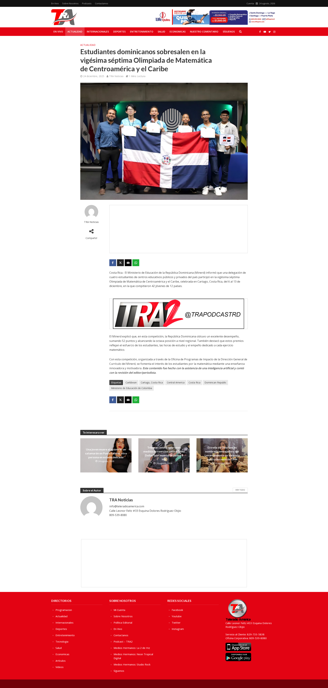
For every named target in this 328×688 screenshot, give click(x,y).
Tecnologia (62, 641)
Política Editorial (123, 622)
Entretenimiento (141, 31)
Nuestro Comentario (204, 31)
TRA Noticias (116, 76)
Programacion (64, 610)
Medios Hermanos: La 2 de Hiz (132, 648)
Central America (175, 382)
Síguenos (229, 31)
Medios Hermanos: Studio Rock (132, 664)
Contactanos (101, 3)
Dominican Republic (215, 382)
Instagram (178, 629)
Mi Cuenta (119, 610)
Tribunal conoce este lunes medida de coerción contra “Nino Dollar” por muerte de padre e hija (164, 453)
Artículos (61, 660)
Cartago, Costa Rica (152, 382)
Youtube (177, 616)
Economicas (178, 31)
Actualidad (74, 31)
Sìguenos (119, 670)
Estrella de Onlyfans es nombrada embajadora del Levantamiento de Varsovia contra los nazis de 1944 (222, 453)
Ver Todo (240, 490)
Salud (161, 31)
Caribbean (131, 382)
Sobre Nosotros (70, 3)
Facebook (177, 610)
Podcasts (87, 3)
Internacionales (98, 31)
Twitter (176, 622)
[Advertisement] (178, 229)
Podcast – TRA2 (123, 641)
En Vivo (55, 3)
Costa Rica (194, 382)
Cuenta (250, 3)
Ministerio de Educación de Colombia (131, 388)
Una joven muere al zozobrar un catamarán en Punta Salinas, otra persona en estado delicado (106, 453)
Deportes (119, 31)
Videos (60, 667)
